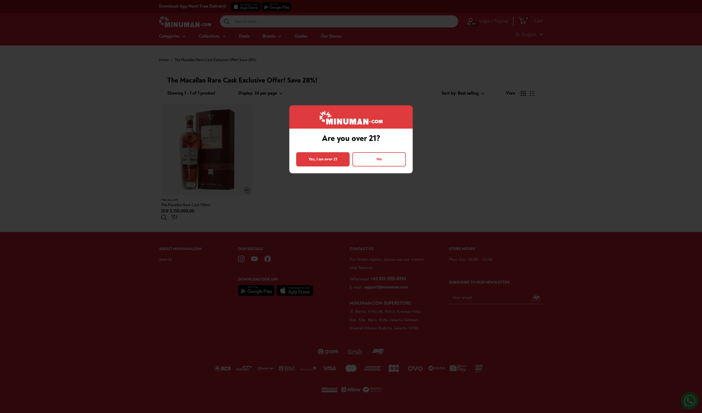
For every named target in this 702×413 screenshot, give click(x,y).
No (379, 159)
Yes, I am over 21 (322, 159)
